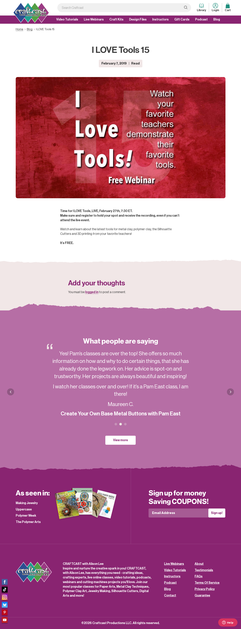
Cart (228, 10)
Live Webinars (94, 19)
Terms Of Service (207, 582)
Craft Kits (116, 19)
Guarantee (202, 595)
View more (120, 440)
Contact (170, 595)
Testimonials (204, 570)
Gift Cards (181, 19)
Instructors (160, 19)
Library (201, 10)
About (199, 563)
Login (215, 10)
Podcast (201, 19)
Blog (216, 19)
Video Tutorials (67, 19)
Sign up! (217, 513)
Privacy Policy (205, 589)
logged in (91, 292)
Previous (10, 391)
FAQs (199, 576)
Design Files (138, 19)
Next (230, 394)
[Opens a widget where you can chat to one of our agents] (227, 622)
